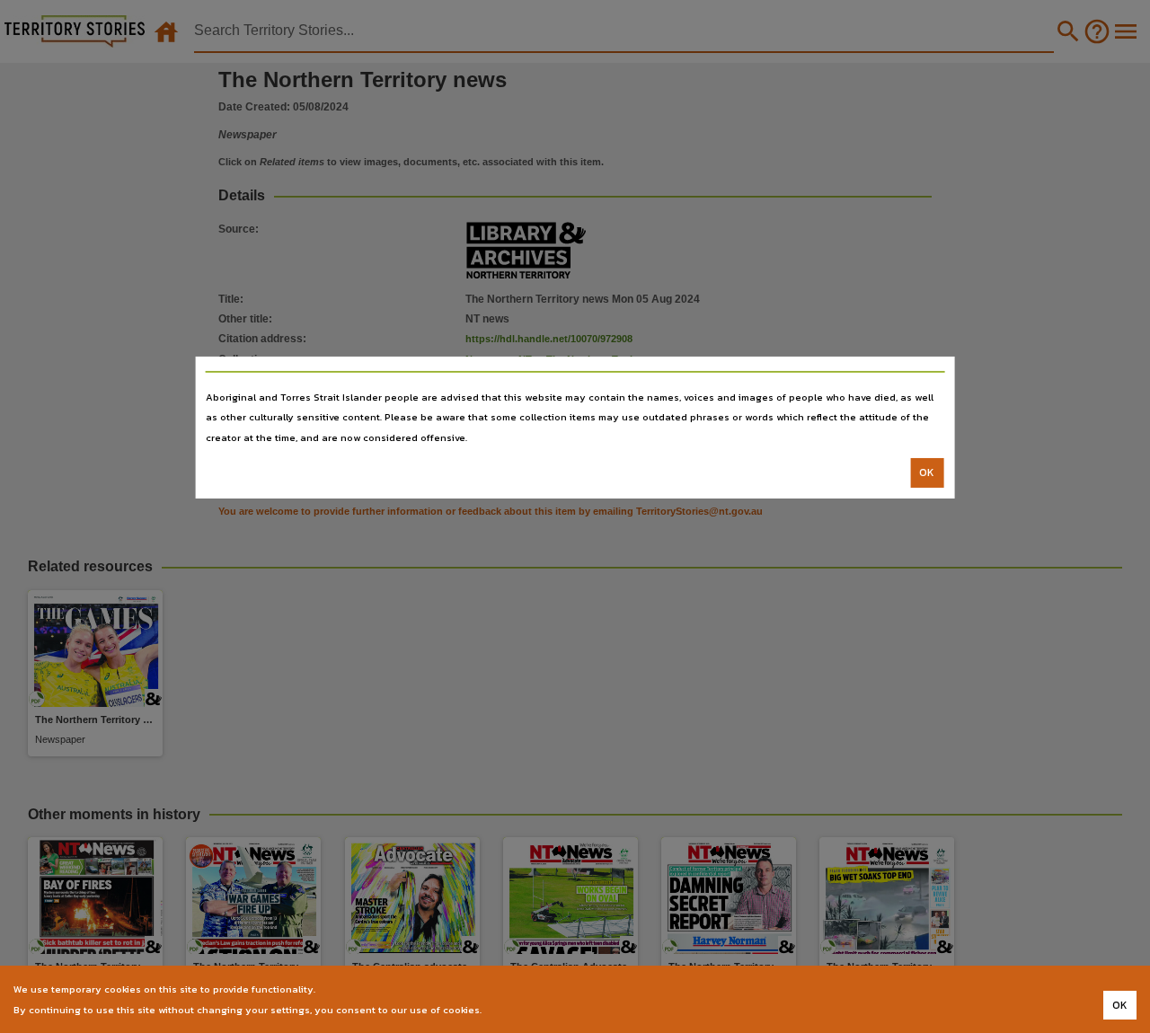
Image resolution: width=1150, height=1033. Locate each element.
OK (926, 472)
